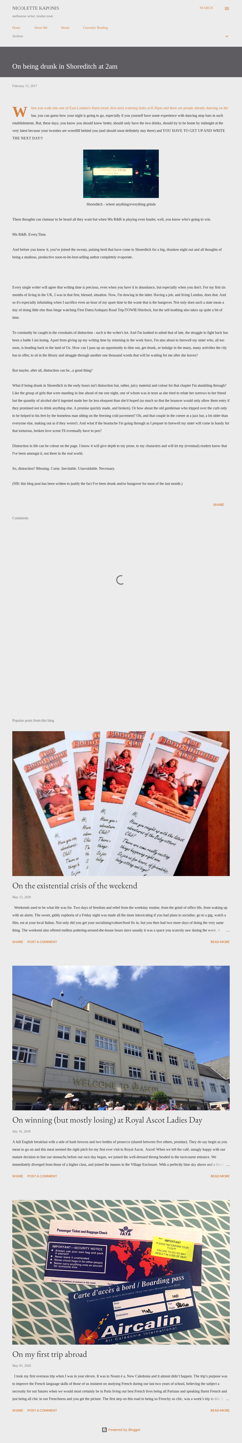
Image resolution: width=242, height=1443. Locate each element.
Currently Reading (95, 27)
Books (65, 27)
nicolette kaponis (35, 8)
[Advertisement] (121, 678)
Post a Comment (42, 942)
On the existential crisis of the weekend (74, 885)
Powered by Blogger (124, 1429)
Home (16, 27)
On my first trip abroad (49, 1353)
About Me (41, 27)
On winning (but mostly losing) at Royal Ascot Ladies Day (107, 1119)
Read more (220, 942)
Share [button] (218, 505)
